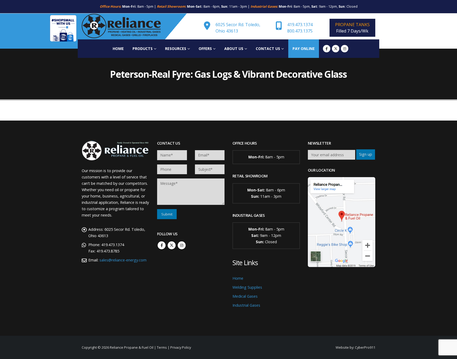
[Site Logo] (121, 26)
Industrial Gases (246, 305)
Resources (175, 48)
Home (118, 48)
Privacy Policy (180, 347)
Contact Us (268, 48)
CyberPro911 (365, 347)
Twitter (172, 245)
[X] (335, 48)
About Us (233, 48)
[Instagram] (344, 48)
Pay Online (304, 48)
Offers (205, 48)
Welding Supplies (247, 287)
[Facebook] (326, 48)
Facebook (162, 245)
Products (142, 48)
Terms (162, 347)
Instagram (182, 245)
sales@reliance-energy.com (123, 260)
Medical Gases (245, 296)
